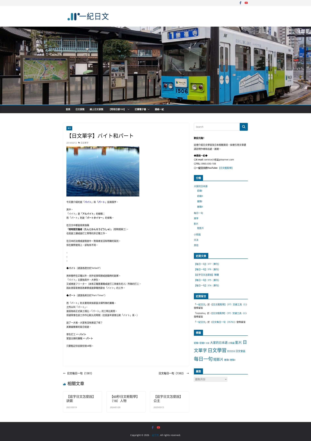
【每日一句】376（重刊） (207, 269)
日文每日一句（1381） (80, 373)
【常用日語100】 (117, 109)
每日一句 (198, 212)
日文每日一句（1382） (172, 373)
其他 (196, 245)
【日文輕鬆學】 (226, 167)
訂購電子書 (140, 109)
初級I (199, 190)
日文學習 (217, 350)
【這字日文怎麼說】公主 (168, 398)
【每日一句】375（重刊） (207, 280)
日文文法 (231, 351)
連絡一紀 (159, 109)
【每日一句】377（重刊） (207, 263)
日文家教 (80, 109)
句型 (207, 343)
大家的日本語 (200, 186)
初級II (200, 195)
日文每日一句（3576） (223, 321)
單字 (69, 128)
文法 (196, 239)
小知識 (197, 234)
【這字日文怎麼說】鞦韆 (206, 274)
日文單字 (84, 142)
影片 (196, 223)
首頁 (68, 109)
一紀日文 (200, 304)
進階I (199, 201)
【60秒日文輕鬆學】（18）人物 (124, 398)
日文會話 (240, 351)
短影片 (200, 228)
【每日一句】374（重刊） (207, 285)
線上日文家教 (96, 109)
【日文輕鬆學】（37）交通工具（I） (229, 304)
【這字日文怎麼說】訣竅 (81, 398)
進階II (200, 206)
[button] (128, 109)
